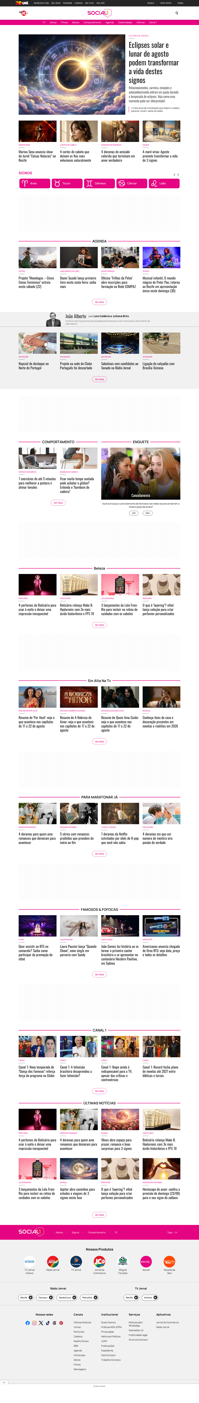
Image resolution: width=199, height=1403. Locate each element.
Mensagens (80, 1369)
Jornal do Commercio (167, 1322)
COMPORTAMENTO (58, 441)
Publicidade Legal (138, 1335)
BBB (76, 1345)
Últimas (141, 22)
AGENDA (99, 241)
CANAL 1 (99, 1030)
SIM (133, 513)
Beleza (75, 22)
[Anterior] (174, 175)
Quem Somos (108, 1322)
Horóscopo (79, 1355)
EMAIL (181, 3)
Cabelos (78, 1336)
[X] (41, 1323)
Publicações (107, 1345)
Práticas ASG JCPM (111, 1327)
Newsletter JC (136, 1330)
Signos (75, 1232)
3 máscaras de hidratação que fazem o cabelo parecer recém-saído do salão (155, 109)
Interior (150, 1297)
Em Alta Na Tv (99, 680)
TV (44, 22)
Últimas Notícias (82, 1322)
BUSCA (151, 3)
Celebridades (125, 22)
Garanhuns (67, 1297)
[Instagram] (34, 1323)
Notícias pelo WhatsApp (135, 1324)
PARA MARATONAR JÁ (99, 797)
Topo (169, 1232)
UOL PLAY (89, 3)
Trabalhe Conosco (111, 1359)
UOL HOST (56, 3)
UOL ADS (100, 3)
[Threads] (54, 1323)
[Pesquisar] (176, 13)
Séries (53, 22)
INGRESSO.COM (41, 3)
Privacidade (107, 1331)
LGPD (104, 1341)
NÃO (148, 513)
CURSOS (79, 3)
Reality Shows (81, 1341)
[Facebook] (27, 1323)
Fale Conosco (108, 1355)
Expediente (107, 1350)
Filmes (64, 22)
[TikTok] (48, 1323)
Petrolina (89, 1297)
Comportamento (92, 22)
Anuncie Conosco (138, 1339)
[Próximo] (178, 175)
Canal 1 (153, 22)
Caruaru (45, 1297)
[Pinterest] (61, 1323)
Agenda (110, 22)
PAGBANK (67, 3)
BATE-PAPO (166, 3)
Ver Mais (99, 302)
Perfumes (79, 1331)
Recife (25, 1297)
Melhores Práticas (110, 1336)
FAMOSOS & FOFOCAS (99, 909)
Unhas (77, 1327)
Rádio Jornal (162, 1327)
